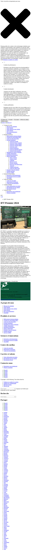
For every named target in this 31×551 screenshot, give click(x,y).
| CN (2, 196)
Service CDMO (10, 172)
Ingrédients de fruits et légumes (14, 152)
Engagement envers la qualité (14, 176)
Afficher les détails (24, 119)
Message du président (12, 126)
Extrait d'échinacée (14, 148)
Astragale (12, 165)
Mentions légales (8, 384)
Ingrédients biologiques (12, 155)
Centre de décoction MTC (13, 138)
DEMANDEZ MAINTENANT (8, 299)
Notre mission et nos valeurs (13, 129)
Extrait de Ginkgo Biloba (16, 144)
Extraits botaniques (11, 140)
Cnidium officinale (14, 167)
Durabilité (9, 133)
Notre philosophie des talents (13, 186)
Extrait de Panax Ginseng (16, 142)
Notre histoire (10, 128)
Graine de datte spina (15, 168)
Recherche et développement (13, 175)
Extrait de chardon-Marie (16, 145)
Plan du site (6, 386)
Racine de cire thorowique (16, 164)
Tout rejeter (16, 119)
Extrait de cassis (13, 146)
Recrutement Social (11, 188)
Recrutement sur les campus (13, 187)
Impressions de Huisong (12, 182)
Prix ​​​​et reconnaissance (12, 132)
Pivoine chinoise (13, 163)
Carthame (12, 160)
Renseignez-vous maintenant (13, 191)
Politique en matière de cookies (10, 59)
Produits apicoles (11, 171)
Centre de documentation (13, 183)
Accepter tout (4, 119)
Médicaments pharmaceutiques (14, 136)
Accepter (10, 119)
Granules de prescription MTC (14, 137)
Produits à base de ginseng (13, 169)
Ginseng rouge (13, 159)
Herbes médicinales (11, 156)
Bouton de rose (13, 161)
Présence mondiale (11, 192)
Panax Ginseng (13, 157)
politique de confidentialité (10, 383)
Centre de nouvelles (11, 180)
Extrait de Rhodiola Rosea (16, 149)
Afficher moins (4, 121)
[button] (15, 24)
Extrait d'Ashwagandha (15, 151)
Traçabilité (9, 178)
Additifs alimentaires (11, 153)
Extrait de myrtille (14, 141)
